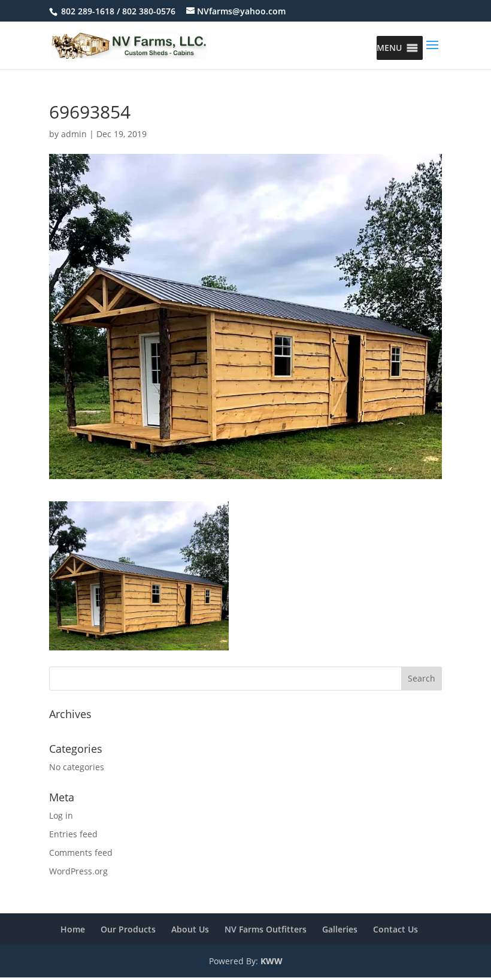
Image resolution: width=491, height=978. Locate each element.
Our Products (128, 929)
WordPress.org (78, 871)
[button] (389, 48)
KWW (271, 961)
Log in (61, 815)
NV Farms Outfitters (266, 929)
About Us (190, 929)
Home (72, 929)
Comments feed (81, 852)
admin (74, 134)
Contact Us (395, 929)
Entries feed (73, 834)
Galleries (339, 929)
